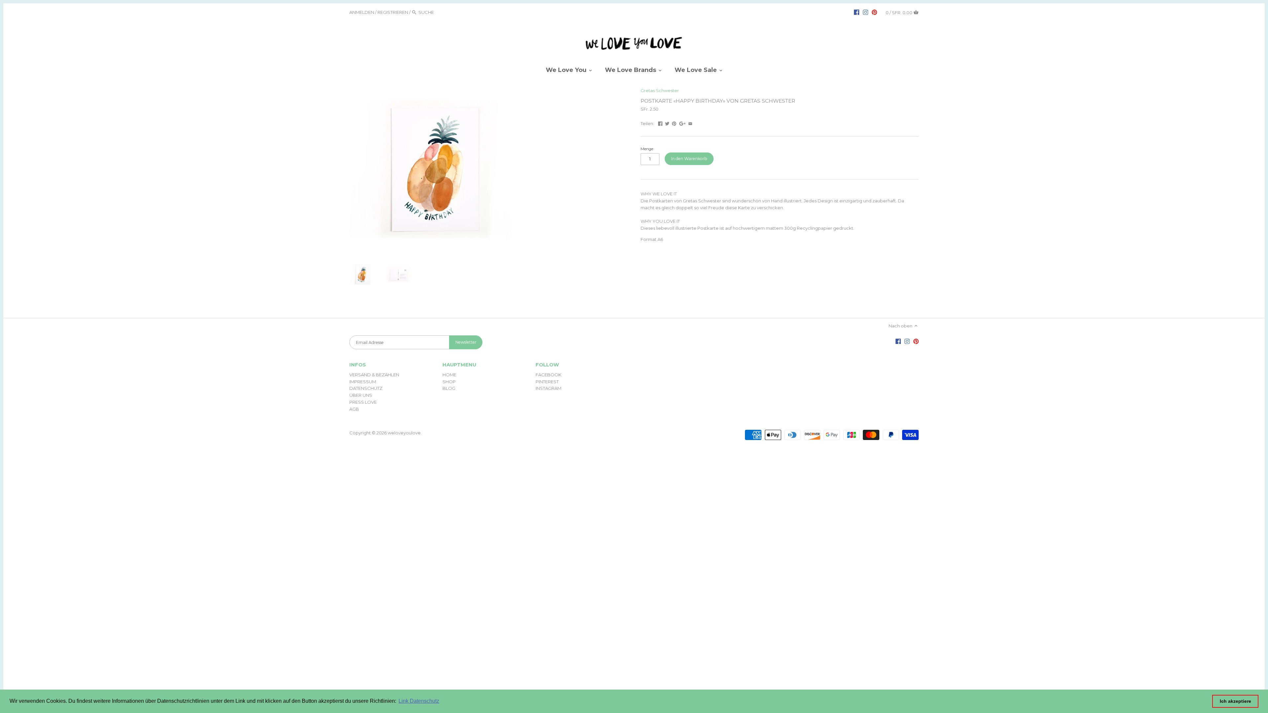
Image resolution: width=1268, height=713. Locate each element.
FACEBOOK (548, 374)
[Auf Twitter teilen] (667, 122)
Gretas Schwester (660, 90)
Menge (647, 149)
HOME (449, 374)
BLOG (448, 388)
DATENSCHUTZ (365, 388)
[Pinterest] (874, 12)
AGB (354, 409)
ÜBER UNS (360, 395)
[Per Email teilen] (690, 122)
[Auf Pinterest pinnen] (674, 122)
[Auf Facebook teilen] (660, 122)
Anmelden (361, 12)
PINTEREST (547, 381)
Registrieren (392, 12)
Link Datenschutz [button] (419, 701)
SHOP (449, 381)
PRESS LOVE (363, 402)
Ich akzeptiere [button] (1235, 701)
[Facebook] (856, 12)
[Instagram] (865, 12)
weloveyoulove (404, 432)
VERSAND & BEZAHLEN (374, 374)
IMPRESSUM (362, 381)
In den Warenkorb (689, 158)
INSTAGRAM (548, 388)
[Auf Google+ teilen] (682, 122)
